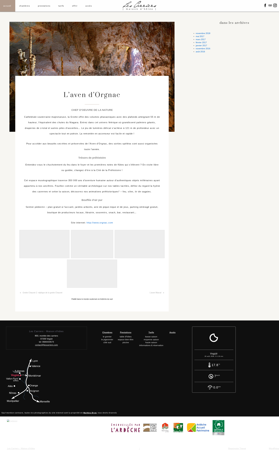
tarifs (61, 6)
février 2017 (201, 42)
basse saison (151, 336)
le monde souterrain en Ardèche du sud (97, 299)
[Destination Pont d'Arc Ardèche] (151, 428)
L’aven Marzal (155, 293)
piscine (125, 342)
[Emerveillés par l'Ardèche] (127, 428)
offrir (74, 6)
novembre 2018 (203, 33)
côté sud (107, 342)
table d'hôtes (126, 336)
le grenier (107, 336)
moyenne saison (151, 339)
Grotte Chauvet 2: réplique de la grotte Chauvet (42, 293)
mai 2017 (200, 36)
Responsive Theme (237, 448)
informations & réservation (151, 345)
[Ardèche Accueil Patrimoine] (199, 428)
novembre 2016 (203, 48)
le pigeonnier (107, 339)
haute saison (151, 342)
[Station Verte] (180, 428)
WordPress (274, 448)
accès (88, 6)
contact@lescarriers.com (46, 345)
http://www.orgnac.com (100, 222)
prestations (44, 6)
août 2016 (200, 51)
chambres (24, 6)
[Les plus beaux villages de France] (167, 428)
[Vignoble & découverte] (220, 428)
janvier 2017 (201, 45)
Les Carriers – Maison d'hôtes (21, 448)
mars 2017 (201, 39)
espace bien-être (125, 339)
